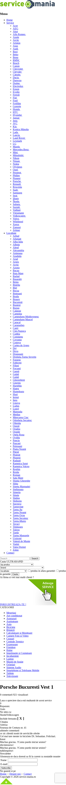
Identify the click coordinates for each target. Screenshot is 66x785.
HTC (15, 112)
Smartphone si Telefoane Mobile (22, 670)
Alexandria (18, 250)
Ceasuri (10, 638)
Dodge (16, 83)
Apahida (17, 256)
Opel (15, 169)
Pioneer (17, 178)
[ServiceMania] (27, 7)
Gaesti (16, 371)
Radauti (17, 460)
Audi (16, 48)
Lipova (16, 403)
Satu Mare (18, 478)
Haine (9, 650)
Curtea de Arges (21, 345)
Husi (15, 394)
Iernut (16, 397)
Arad (15, 259)
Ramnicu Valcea (21, 466)
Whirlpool (18, 221)
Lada (16, 132)
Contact (10, 552)
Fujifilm (17, 103)
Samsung (17, 192)
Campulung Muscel (23, 319)
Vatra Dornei (19, 547)
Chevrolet (18, 69)
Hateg (16, 388)
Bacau (16, 270)
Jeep (15, 120)
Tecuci (16, 524)
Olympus (17, 166)
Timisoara (18, 526)
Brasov (16, 299)
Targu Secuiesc (20, 518)
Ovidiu (16, 437)
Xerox (16, 224)
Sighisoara (18, 489)
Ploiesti (16, 454)
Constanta (18, 336)
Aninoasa (17, 253)
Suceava (17, 503)
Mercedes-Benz (21, 149)
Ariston (16, 43)
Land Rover (19, 138)
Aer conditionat (14, 615)
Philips (16, 175)
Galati (16, 374)
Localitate (11, 233)
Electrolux (18, 86)
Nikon (16, 158)
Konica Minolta (21, 129)
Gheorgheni (19, 380)
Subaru (17, 204)
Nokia (16, 164)
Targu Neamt (19, 512)
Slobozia (17, 501)
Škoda (16, 201)
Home (9, 20)
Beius (16, 282)
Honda (16, 109)
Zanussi (17, 227)
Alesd (16, 247)
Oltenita (17, 423)
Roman (16, 475)
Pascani (17, 443)
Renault (17, 184)
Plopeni (17, 457)
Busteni (17, 305)
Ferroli (16, 94)
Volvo (16, 218)
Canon (16, 66)
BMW (16, 60)
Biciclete (10, 627)
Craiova (17, 342)
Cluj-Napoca (19, 331)
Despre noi (15, 774)
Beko (15, 54)
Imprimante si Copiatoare (19, 653)
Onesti (16, 426)
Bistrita (16, 285)
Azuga (16, 267)
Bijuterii (10, 630)
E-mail (3, 764)
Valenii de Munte (21, 541)
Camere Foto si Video (17, 635)
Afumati (17, 238)
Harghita (17, 385)
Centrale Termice (15, 641)
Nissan (16, 161)
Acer (15, 25)
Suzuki (17, 207)
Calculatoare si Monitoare (19, 633)
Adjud (16, 236)
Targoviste (18, 506)
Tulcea (16, 529)
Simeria (17, 492)
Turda (16, 532)
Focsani (17, 368)
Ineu (15, 400)
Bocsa (16, 290)
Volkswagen (19, 215)
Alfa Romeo (19, 34)
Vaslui (16, 544)
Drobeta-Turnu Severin (24, 357)
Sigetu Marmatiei (21, 486)
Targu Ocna (19, 515)
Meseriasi (11, 612)
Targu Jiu (17, 509)
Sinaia (16, 495)
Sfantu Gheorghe (21, 480)
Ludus (16, 406)
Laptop (10, 658)
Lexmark (17, 141)
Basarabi (17, 279)
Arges (16, 261)
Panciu (16, 440)
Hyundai (17, 115)
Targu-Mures (19, 521)
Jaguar (16, 117)
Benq (15, 57)
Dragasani (18, 354)
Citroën (17, 74)
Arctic (16, 40)
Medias (16, 414)
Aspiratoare (12, 621)
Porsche (17, 181)
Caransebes (18, 325)
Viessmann (18, 213)
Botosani (17, 293)
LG (14, 143)
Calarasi (17, 310)
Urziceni (17, 538)
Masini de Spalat (14, 661)
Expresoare (12, 644)
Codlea (16, 333)
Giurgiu (17, 382)
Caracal (17, 322)
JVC (15, 123)
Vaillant (17, 210)
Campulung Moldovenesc (26, 316)
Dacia (16, 77)
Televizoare (12, 676)
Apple (16, 37)
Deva (15, 351)
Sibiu (15, 483)
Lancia (16, 135)
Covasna (17, 339)
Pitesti (16, 452)
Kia (15, 126)
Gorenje (17, 106)
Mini (15, 152)
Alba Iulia (18, 241)
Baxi (15, 51)
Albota (16, 244)
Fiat (15, 97)
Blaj (15, 287)
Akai (15, 31)
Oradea (16, 429)
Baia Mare (18, 273)
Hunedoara (18, 391)
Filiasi (16, 365)
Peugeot (17, 172)
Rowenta (17, 187)
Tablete (10, 673)
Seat (15, 195)
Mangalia (17, 411)
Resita (16, 472)
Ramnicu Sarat (20, 463)
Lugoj (16, 408)
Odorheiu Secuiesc (22, 420)
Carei (15, 328)
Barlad (16, 276)
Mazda (16, 146)
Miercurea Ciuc (21, 417)
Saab (15, 189)
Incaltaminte (12, 656)
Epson (16, 89)
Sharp (16, 198)
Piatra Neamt (19, 449)
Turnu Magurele (21, 535)
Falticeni (17, 362)
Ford (15, 100)
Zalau (16, 550)
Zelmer (16, 230)
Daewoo (17, 80)
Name (3, 760)
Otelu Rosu (18, 434)
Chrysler (17, 71)
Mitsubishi (18, 155)
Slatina (16, 498)
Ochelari (10, 664)
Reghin (16, 469)
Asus (15, 45)
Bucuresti (17, 302)
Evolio (16, 92)
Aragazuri (11, 618)
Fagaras (17, 359)
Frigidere (11, 647)
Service (10, 22)
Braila (16, 296)
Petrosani (17, 446)
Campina (17, 313)
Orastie (16, 431)
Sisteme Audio (13, 667)
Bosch (16, 63)
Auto (9, 624)
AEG (15, 28)
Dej (14, 348)
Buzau (16, 308)
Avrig (16, 264)
